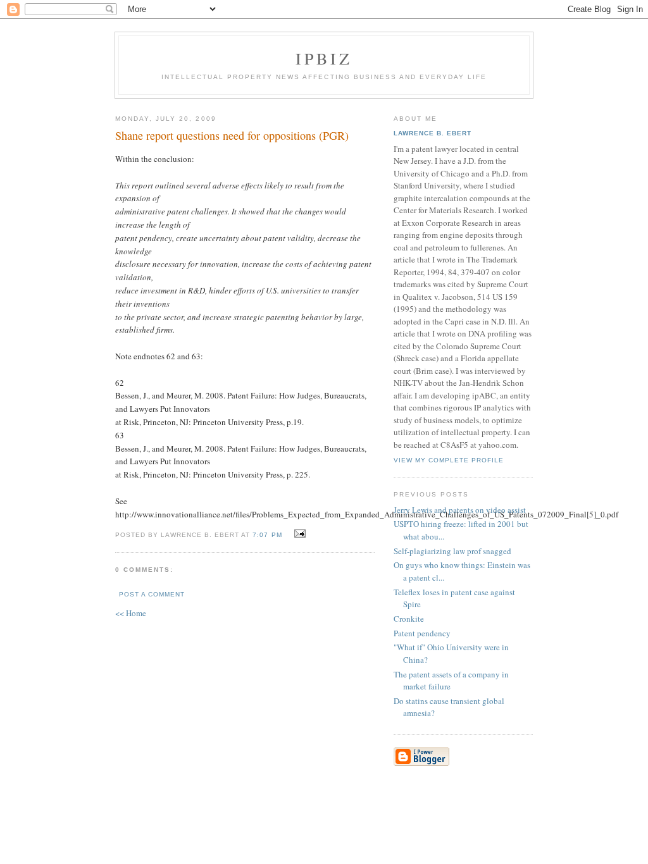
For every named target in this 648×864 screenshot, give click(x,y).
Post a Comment (152, 594)
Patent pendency (422, 633)
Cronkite (409, 618)
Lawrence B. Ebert (432, 133)
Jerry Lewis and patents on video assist (460, 509)
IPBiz (324, 58)
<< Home (130, 613)
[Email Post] (298, 534)
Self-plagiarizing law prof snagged (452, 551)
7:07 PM (267, 534)
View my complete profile (449, 460)
